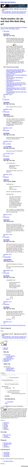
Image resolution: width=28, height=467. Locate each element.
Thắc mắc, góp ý (7, 444)
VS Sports (5, 436)
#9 (4, 255)
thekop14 (6, 180)
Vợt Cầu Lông (6, 437)
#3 (4, 129)
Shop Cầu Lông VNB (8, 358)
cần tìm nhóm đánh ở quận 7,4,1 (13, 88)
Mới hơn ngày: (5, 386)
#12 (4, 323)
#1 (4, 95)
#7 (4, 215)
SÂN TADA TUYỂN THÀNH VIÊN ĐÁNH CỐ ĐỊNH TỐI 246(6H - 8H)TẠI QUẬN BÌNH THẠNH (16, 71)
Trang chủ (5, 347)
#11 (4, 303)
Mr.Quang (6, 114)
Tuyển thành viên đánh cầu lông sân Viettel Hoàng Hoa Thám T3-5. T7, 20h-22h (16, 85)
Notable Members (10, 368)
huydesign (12, 28)
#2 (4, 110)
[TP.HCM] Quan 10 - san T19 (13, 82)
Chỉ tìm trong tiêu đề (14, 377)
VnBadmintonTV (7, 359)
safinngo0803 (7, 259)
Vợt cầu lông (6, 452)
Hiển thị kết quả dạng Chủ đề (18, 393)
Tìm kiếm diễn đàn (10, 356)
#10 (4, 271)
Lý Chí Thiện (7, 146)
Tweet (2, 330)
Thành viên (6, 361)
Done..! (8, 73)
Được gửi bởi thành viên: (7, 380)
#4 (4, 142)
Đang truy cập (9, 369)
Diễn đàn (5, 349)
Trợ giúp (5, 445)
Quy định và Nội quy (8, 461)
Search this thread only (14, 390)
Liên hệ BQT (6, 446)
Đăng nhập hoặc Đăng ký (8, 2)
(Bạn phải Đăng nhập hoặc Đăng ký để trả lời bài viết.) (13, 325)
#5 (4, 154)
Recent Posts (9, 357)
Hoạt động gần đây (10, 370)
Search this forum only (14, 392)
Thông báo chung (7, 443)
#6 (4, 175)
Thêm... (6, 403)
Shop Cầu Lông (7, 434)
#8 (4, 235)
